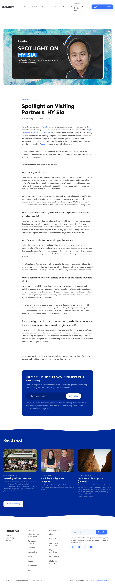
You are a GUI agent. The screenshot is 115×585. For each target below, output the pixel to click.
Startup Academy (53, 551)
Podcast (52, 539)
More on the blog (13, 504)
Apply (30, 570)
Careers (58, 7)
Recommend (67, 7)
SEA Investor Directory (54, 544)
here (68, 359)
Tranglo (45, 127)
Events (50, 7)
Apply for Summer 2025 (102, 7)
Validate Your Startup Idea (77, 7)
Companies (32, 552)
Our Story (31, 548)
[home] (8, 7)
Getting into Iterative (33, 542)
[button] (26, 6)
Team (30, 557)
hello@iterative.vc (102, 580)
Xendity (44, 144)
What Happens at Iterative (34, 535)
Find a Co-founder (53, 562)
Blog (43, 7)
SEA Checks (54, 557)
